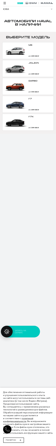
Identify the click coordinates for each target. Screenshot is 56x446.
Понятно (11, 440)
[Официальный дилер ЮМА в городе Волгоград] (39, 3)
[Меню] (4, 3)
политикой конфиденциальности (18, 420)
